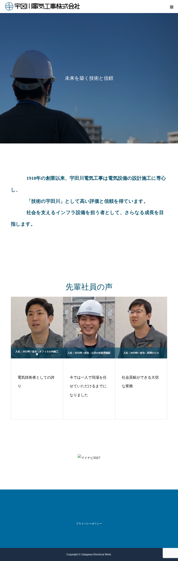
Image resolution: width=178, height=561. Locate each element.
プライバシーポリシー (89, 523)
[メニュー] (171, 6)
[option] (89, 78)
